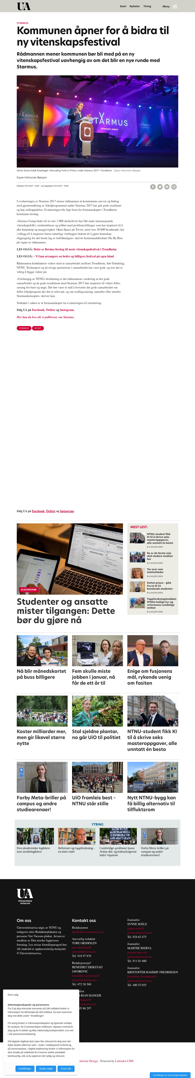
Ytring (147, 6)
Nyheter (135, 6)
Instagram (67, 310)
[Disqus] (97, 382)
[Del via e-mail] (167, 187)
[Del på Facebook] (153, 187)
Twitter (50, 310)
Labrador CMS (124, 1061)
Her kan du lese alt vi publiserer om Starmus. (46, 317)
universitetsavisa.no (84, 951)
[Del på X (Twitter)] (160, 187)
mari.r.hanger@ (81, 1000)
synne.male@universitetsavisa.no (139, 930)
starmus (24, 328)
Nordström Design (86, 1061)
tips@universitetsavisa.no (88, 932)
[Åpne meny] (175, 6)
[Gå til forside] (23, 6)
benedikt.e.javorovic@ (86, 976)
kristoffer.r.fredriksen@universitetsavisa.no (141, 978)
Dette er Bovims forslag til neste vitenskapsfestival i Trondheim (75, 249)
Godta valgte (46, 1068)
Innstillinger (25, 1068)
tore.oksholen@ (82, 947)
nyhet (37, 328)
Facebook (38, 310)
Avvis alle (66, 1068)
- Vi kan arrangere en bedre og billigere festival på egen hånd (74, 256)
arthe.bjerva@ (138, 952)
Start (123, 6)
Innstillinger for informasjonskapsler (170, 1075)
